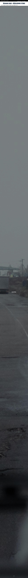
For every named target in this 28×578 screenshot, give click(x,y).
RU (17, 5)
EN (16, 5)
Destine (10, 5)
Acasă (2, 5)
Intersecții (4, 5)
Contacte (4, 0)
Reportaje (7, 5)
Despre (2, 0)
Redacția (14, 5)
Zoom (12, 5)
